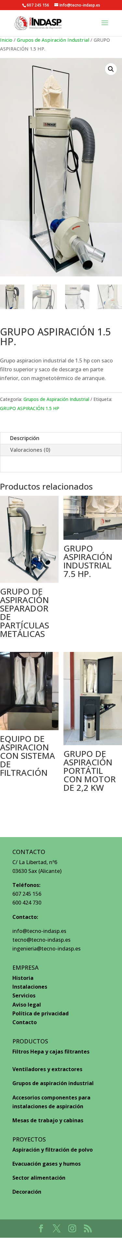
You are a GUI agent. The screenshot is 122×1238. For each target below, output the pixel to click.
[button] (111, 69)
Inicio (6, 40)
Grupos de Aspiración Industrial (53, 40)
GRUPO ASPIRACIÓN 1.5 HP (29, 408)
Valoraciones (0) (30, 449)
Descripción (24, 438)
